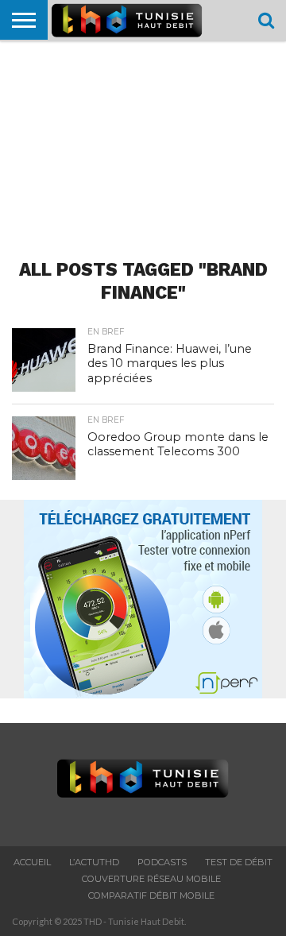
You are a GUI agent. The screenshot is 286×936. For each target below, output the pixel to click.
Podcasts (162, 862)
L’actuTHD (94, 862)
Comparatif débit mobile (151, 895)
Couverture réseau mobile (151, 878)
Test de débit (238, 862)
